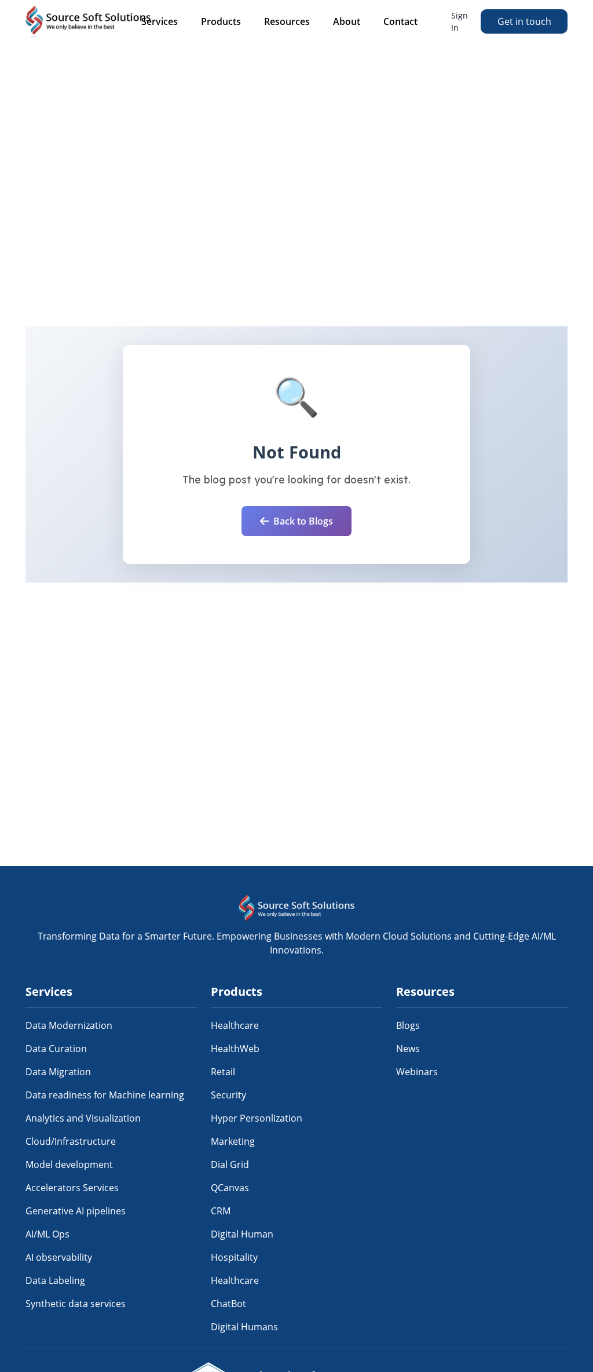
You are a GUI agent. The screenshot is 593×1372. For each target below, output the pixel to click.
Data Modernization (68, 1025)
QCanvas (230, 1187)
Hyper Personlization (256, 1118)
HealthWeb (235, 1048)
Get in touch (524, 21)
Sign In (459, 21)
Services (159, 21)
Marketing (233, 1141)
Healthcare (235, 1025)
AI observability (58, 1257)
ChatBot (228, 1303)
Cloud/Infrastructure (70, 1141)
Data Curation (56, 1048)
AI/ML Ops (47, 1234)
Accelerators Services (72, 1187)
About (346, 21)
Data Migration (58, 1071)
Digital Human (242, 1234)
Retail (223, 1071)
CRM (220, 1210)
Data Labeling (55, 1280)
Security (228, 1095)
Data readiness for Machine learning (104, 1095)
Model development (69, 1164)
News (408, 1048)
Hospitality (234, 1257)
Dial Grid (230, 1164)
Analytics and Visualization (83, 1118)
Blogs (408, 1025)
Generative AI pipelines (75, 1210)
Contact (400, 21)
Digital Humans (244, 1326)
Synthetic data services (75, 1303)
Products (221, 21)
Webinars (417, 1071)
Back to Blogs (303, 521)
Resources (287, 21)
